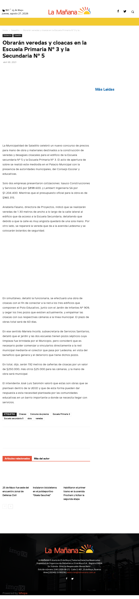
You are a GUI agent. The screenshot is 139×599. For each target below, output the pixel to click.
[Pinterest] (22, 70)
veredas (39, 419)
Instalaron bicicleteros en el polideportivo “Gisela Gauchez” (45, 492)
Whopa (23, 593)
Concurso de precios (39, 414)
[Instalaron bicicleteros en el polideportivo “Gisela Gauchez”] (46, 475)
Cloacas (22, 414)
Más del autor (42, 458)
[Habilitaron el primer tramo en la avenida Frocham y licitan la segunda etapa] (77, 475)
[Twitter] (124, 11)
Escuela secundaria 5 (14, 419)
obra (30, 419)
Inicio (5, 30)
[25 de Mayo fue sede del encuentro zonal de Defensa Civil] (16, 475)
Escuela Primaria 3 (61, 414)
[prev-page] (5, 506)
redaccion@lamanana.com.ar (81, 572)
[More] (39, 70)
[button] (132, 11)
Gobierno (7, 35)
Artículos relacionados (17, 458)
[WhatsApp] (31, 70)
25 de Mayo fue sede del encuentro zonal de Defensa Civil (16, 492)
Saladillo (15, 30)
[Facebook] (118, 11)
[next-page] (10, 506)
